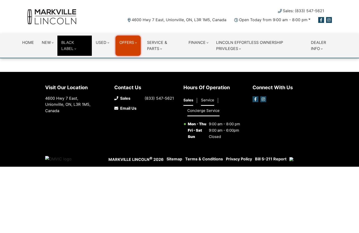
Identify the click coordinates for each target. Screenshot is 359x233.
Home (28, 42)
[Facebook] (321, 20)
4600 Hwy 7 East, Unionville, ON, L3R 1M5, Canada (179, 19)
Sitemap (174, 158)
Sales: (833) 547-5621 (303, 10)
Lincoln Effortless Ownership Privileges (249, 45)
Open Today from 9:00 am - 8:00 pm (273, 19)
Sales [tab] (188, 100)
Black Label (67, 45)
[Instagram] (329, 20)
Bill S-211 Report (270, 158)
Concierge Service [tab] (203, 110)
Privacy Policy (239, 158)
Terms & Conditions (204, 158)
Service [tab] (207, 100)
